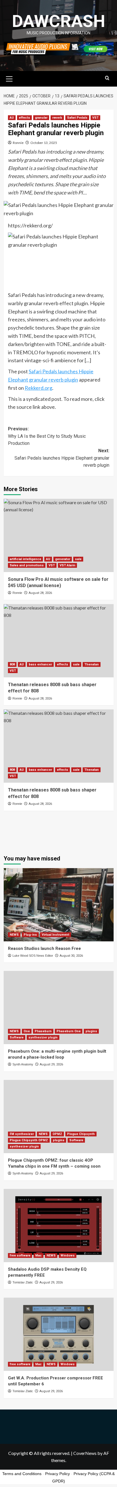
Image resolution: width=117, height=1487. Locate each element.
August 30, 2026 (71, 956)
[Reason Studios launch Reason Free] (59, 904)
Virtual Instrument (55, 935)
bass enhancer (40, 664)
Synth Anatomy (22, 1064)
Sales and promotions (27, 565)
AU (12, 118)
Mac (38, 1255)
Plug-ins (30, 935)
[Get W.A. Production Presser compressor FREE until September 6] (59, 1334)
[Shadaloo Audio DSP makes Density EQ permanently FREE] (59, 1225)
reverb (57, 118)
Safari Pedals (77, 118)
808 (12, 664)
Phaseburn (43, 1031)
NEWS (14, 935)
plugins (91, 1031)
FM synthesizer (22, 1134)
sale (78, 559)
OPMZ (57, 1134)
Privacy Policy (57, 1473)
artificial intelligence (25, 559)
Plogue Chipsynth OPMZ (29, 1140)
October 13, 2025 (43, 143)
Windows (67, 1255)
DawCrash (58, 21)
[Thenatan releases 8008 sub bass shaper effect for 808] (59, 640)
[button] (9, 78)
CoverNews (85, 1453)
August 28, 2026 (40, 593)
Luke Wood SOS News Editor (32, 955)
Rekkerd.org (38, 388)
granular (41, 118)
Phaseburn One (69, 1031)
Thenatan (91, 664)
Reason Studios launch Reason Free (44, 948)
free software (20, 1255)
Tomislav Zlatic (22, 1282)
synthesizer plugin (43, 1037)
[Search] (107, 78)
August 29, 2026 (51, 1064)
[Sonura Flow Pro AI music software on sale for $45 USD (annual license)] (59, 535)
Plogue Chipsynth (81, 1134)
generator (62, 559)
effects (24, 118)
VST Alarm (67, 565)
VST (95, 118)
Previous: (47, 436)
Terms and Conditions (21, 1473)
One (27, 1031)
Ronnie (18, 143)
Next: (61, 458)
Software (17, 1037)
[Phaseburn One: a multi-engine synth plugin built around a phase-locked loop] (59, 1007)
